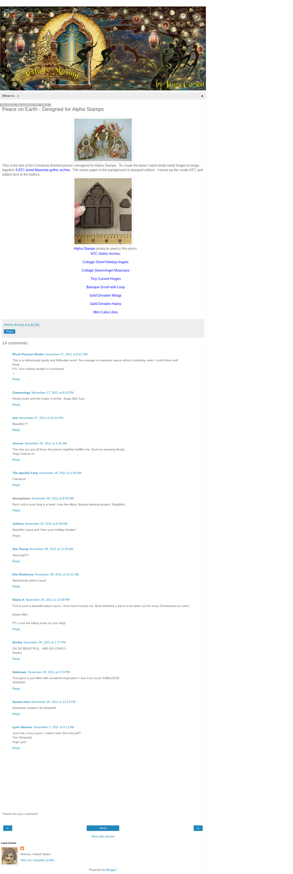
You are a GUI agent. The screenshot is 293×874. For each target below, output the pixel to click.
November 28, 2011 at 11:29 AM (51, 549)
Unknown (19, 672)
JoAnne (18, 523)
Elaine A (18, 599)
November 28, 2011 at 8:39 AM (46, 523)
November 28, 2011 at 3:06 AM (60, 473)
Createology (21, 392)
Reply (16, 379)
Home (103, 828)
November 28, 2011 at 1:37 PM (45, 642)
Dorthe (17, 642)
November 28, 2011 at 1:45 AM (46, 443)
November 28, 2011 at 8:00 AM (53, 498)
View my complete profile (37, 860)
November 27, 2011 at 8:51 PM (66, 354)
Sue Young (20, 549)
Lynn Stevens (22, 727)
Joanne (17, 443)
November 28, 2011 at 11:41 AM (57, 574)
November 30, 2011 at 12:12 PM (54, 702)
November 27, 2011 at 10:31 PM (41, 418)
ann (15, 418)
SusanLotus (21, 702)
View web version (103, 836)
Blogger (111, 869)
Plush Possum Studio (28, 354)
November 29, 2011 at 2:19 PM (49, 672)
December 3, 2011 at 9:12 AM (54, 727)
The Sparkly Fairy (25, 473)
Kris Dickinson (23, 574)
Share (9, 331)
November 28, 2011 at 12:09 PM (47, 599)
